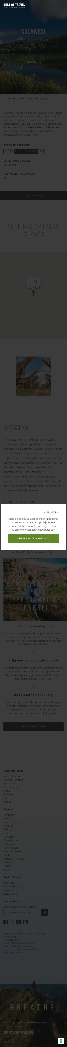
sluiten (52, 512)
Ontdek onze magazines (34, 538)
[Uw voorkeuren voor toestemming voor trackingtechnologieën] (61, 1041)
